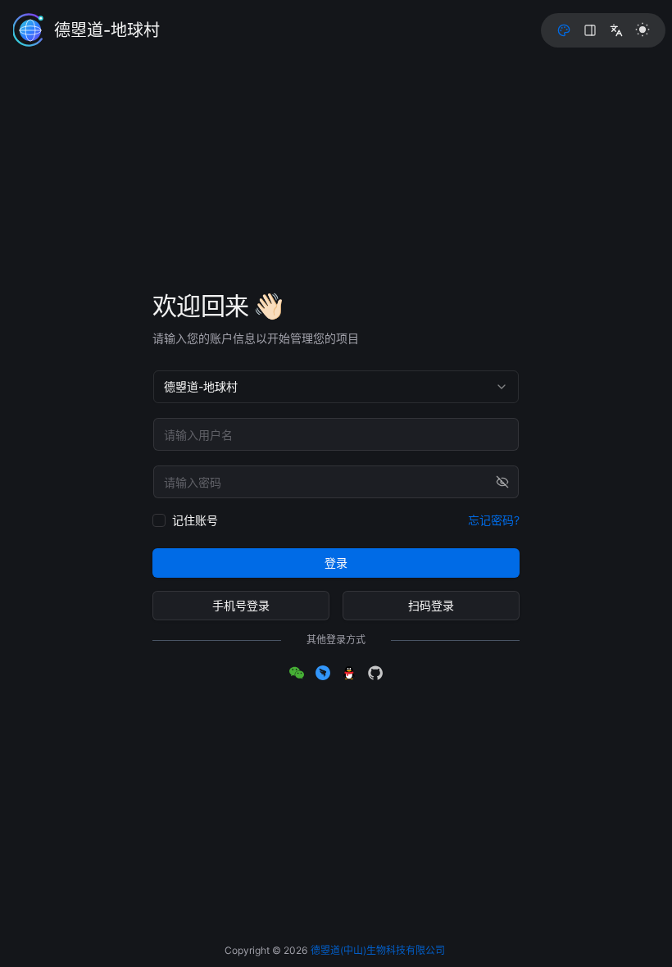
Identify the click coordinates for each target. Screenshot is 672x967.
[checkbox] (159, 520)
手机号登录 (241, 605)
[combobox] (336, 386)
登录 (336, 563)
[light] (642, 29)
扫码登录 (431, 605)
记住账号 (195, 520)
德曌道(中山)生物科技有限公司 (378, 950)
